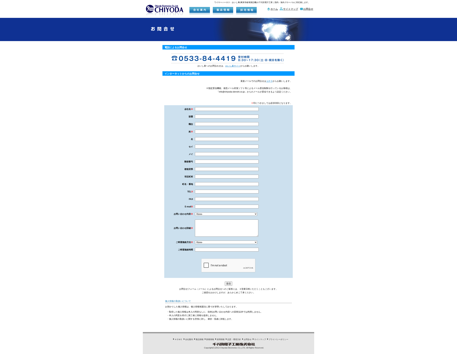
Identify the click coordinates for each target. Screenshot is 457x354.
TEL (190, 191)
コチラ (269, 81)
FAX (191, 199)
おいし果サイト (232, 66)
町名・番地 (187, 184)
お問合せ (308, 9)
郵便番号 (188, 161)
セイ (191, 146)
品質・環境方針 (234, 339)
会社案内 (189, 339)
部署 (191, 116)
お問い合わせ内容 (183, 214)
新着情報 (210, 339)
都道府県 (188, 169)
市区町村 (188, 176)
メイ (191, 154)
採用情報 (221, 339)
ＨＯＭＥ (178, 339)
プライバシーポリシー (278, 339)
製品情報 (200, 339)
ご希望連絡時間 (185, 249)
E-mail (189, 206)
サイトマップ (290, 9)
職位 (191, 124)
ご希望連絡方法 (184, 242)
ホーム (274, 9)
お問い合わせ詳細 (183, 228)
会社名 (188, 109)
